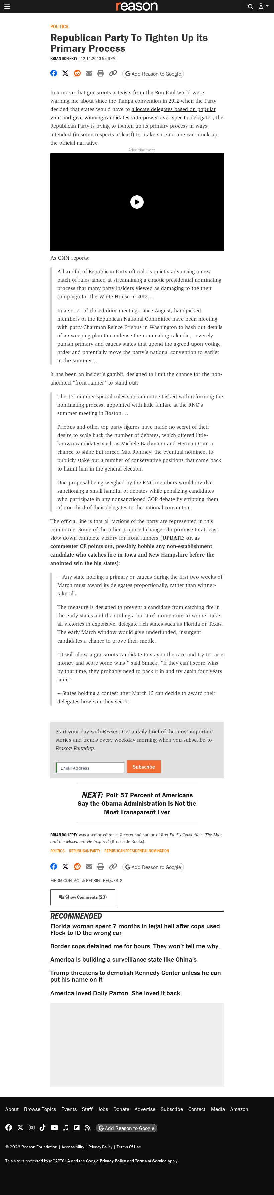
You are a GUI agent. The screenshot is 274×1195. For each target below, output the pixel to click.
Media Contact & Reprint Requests (86, 880)
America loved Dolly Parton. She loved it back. (116, 993)
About (12, 1109)
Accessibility (73, 1147)
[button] (264, 6)
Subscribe (144, 766)
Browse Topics (40, 1109)
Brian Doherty (63, 58)
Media (218, 1109)
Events (69, 1109)
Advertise (145, 1109)
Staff (87, 1109)
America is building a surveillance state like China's (123, 959)
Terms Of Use (129, 1147)
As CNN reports (69, 258)
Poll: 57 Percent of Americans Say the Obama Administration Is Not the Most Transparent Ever (137, 803)
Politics (59, 26)
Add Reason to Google (155, 73)
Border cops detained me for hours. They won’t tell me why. (135, 946)
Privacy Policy (100, 1147)
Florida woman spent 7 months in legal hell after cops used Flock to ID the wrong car (135, 929)
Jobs (103, 1109)
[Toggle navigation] (7, 6)
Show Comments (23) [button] (85, 897)
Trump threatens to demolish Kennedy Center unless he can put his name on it (135, 976)
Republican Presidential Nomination (136, 851)
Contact (197, 1109)
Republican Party (84, 851)
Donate (121, 1109)
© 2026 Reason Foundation (31, 1147)
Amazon (239, 1109)
